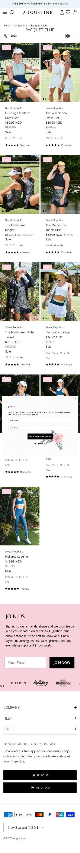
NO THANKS (40, 443)
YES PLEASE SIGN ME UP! (40, 436)
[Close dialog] (75, 398)
